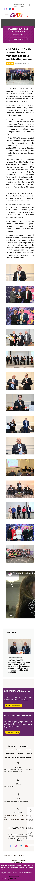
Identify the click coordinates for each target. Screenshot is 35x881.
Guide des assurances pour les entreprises (18, 757)
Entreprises (9, 750)
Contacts (20, 753)
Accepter (4, 878)
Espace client (27, 15)
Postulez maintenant (18, 39)
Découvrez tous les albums (13, 705)
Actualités (28, 750)
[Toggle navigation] (7, 15)
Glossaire (29, 753)
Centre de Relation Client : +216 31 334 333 (17, 819)
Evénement (10, 63)
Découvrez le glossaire (12, 732)
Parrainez (22, 15)
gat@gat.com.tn (20, 4)
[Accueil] (15, 15)
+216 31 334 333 (20, 6)
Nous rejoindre (9, 753)
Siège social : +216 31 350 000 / (14, 815)
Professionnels (23, 746)
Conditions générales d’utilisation (18, 862)
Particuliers (12, 746)
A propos (18, 750)
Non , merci (14, 878)
